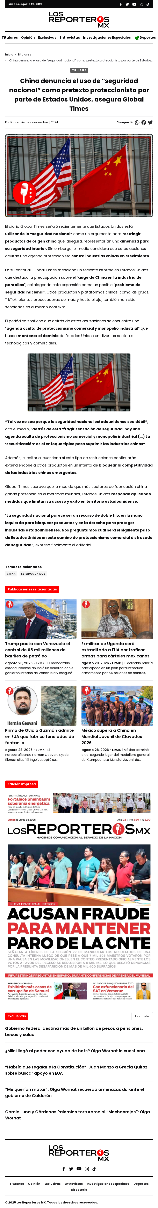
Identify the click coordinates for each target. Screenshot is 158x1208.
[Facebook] (64, 1168)
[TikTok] (94, 1168)
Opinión (28, 37)
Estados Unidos (33, 573)
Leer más (142, 1016)
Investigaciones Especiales (107, 37)
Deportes (148, 37)
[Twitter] (71, 1168)
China (11, 573)
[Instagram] (87, 1168)
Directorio (79, 1190)
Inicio (9, 54)
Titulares (10, 37)
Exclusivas (47, 37)
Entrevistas (70, 37)
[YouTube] (79, 1168)
